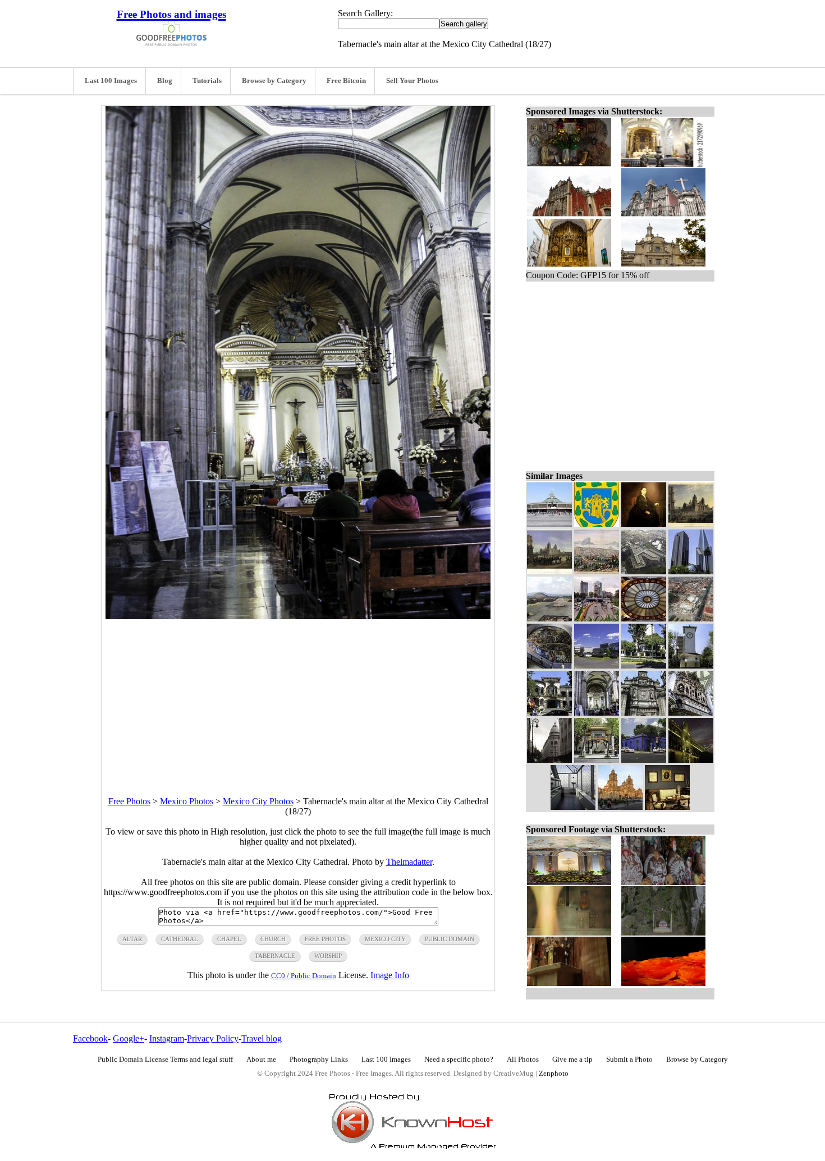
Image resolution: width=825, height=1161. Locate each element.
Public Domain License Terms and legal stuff (165, 1059)
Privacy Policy (213, 1038)
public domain (449, 939)
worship (328, 955)
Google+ (128, 1038)
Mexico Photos (186, 801)
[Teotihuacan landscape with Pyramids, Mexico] (549, 618)
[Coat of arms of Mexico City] (596, 524)
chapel (229, 939)
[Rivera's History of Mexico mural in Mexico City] (549, 665)
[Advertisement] (298, 697)
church (273, 939)
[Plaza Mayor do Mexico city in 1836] (690, 524)
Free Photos (129, 801)
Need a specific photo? (458, 1059)
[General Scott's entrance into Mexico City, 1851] (549, 571)
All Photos (523, 1059)
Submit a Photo (629, 1059)
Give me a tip (572, 1059)
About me (261, 1059)
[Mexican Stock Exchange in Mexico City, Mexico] (690, 571)
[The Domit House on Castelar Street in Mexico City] (549, 712)
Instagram (166, 1038)
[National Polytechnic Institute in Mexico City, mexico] (596, 665)
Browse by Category (274, 81)
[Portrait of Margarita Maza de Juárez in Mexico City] (643, 524)
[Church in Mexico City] (549, 524)
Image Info (389, 975)
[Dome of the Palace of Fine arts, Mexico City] (643, 618)
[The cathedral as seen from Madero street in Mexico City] (620, 807)
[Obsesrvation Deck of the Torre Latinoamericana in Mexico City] (573, 807)
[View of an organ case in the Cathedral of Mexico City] (690, 712)
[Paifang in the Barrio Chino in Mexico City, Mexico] (596, 759)
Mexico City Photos (258, 801)
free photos (325, 939)
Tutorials (207, 81)
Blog (164, 81)
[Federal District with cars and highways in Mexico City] (596, 618)
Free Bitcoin (346, 81)
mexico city (385, 939)
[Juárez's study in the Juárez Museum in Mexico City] (667, 807)
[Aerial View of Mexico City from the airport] (643, 571)
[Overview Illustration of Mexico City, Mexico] (596, 571)
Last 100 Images (111, 81)
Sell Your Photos (412, 81)
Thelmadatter (409, 862)
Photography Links (319, 1059)
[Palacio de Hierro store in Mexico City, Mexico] (549, 759)
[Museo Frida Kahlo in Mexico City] (643, 759)
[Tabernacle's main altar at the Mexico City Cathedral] (596, 712)
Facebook (90, 1038)
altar (132, 939)
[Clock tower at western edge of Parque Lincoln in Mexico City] (690, 665)
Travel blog (261, 1038)
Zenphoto (554, 1073)
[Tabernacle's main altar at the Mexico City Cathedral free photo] (298, 616)
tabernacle (275, 955)
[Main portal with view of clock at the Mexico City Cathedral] (643, 712)
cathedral (179, 939)
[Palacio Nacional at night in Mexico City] (690, 759)
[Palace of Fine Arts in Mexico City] (690, 618)
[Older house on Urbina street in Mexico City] (643, 665)
